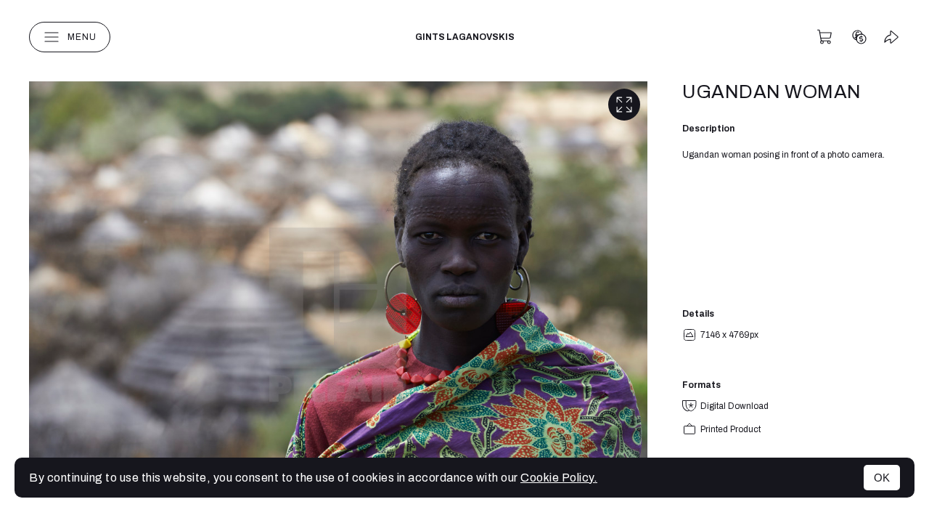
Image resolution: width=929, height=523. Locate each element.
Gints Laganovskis (465, 37)
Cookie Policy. (558, 477)
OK (882, 477)
